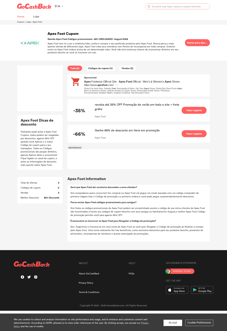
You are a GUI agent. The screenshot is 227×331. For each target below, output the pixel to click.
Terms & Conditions (89, 292)
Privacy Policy (86, 282)
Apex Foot (37, 21)
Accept (173, 322)
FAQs (131, 273)
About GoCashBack (89, 273)
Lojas (28, 21)
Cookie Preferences (199, 322)
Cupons (20, 21)
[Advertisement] (40, 88)
